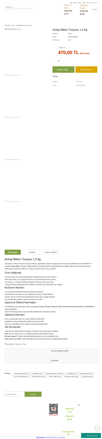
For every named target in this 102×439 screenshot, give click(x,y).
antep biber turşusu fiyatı (86, 373)
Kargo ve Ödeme (51, 252)
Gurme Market (73, 37)
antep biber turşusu (37, 373)
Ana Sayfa (4, 410)
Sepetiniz (27, 429)
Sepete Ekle (62, 69)
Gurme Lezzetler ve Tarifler (17, 412)
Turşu (70, 33)
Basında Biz (40, 417)
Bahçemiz (4, 417)
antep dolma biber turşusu (71, 376)
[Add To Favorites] (86, 85)
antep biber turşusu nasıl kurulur (54, 373)
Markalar (3, 412)
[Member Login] (84, 3)
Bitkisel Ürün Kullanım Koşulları (16, 427)
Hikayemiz (4, 415)
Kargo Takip (4, 424)
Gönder (33, 394)
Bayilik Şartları (41, 408)
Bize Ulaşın (4, 422)
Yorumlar (32, 252)
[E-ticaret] (51, 437)
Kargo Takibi (77, 2)
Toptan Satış (40, 414)
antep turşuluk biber (87, 376)
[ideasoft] (41, 437)
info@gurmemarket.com (44, 424)
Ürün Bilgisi (13, 252)
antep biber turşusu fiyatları (21, 373)
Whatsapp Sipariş (92, 435)
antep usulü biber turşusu (38, 376)
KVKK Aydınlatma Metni (28, 425)
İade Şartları (28, 416)
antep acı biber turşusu (55, 376)
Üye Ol (95, 2)
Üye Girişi (88, 2)
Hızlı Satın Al (86, 69)
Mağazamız (4, 420)
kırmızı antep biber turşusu (21, 376)
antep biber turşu (71, 373)
